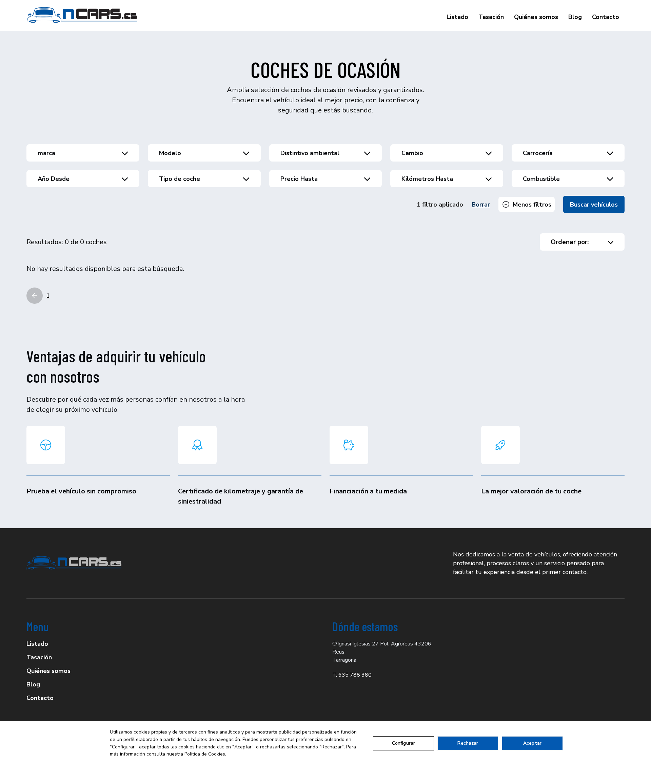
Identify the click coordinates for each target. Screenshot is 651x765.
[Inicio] (82, 15)
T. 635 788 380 (352, 675)
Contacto (605, 17)
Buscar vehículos (594, 204)
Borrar (481, 204)
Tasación (491, 17)
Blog (575, 17)
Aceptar (532, 743)
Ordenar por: (570, 242)
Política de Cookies (204, 754)
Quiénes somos (536, 17)
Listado (457, 17)
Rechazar (467, 743)
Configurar (403, 743)
